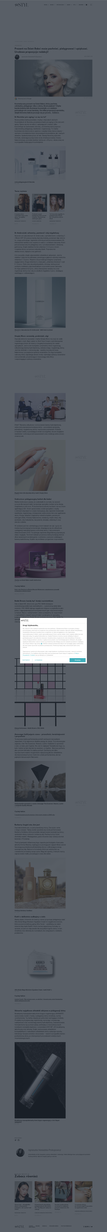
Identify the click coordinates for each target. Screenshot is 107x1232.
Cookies (32, 655)
